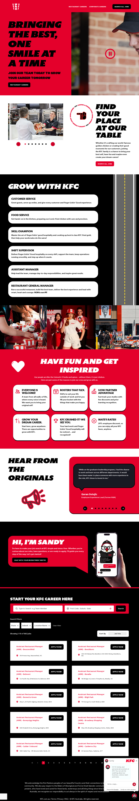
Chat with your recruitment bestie (30, 560)
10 (91, 763)
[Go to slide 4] (35, 144)
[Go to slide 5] (39, 144)
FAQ (66, 799)
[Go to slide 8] (116, 508)
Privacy (60, 799)
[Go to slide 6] (42, 144)
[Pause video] (110, 54)
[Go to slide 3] (32, 144)
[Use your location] (110, 608)
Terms (53, 799)
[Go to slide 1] (25, 144)
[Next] (53, 144)
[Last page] (102, 763)
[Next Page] (96, 763)
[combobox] (89, 608)
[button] (15, 625)
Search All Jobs (121, 7)
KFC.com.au (45, 799)
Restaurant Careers (78, 7)
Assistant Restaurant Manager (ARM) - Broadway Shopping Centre (91, 720)
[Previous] (18, 144)
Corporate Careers (97, 7)
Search (121, 608)
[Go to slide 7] (46, 144)
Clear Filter (57, 626)
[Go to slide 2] (28, 144)
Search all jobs (105, 164)
